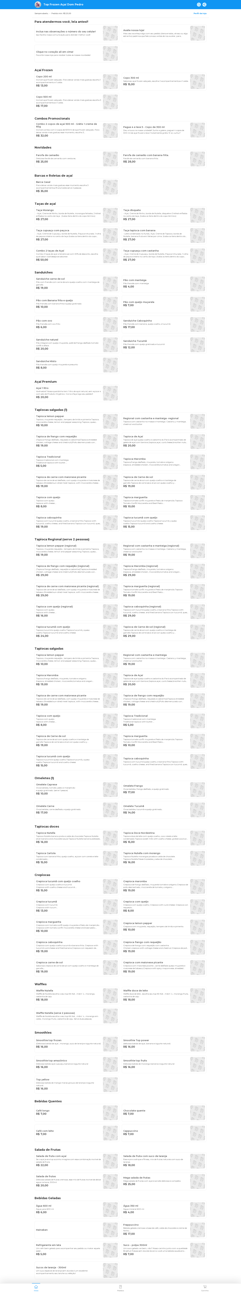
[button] (36, 1288)
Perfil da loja (200, 13)
